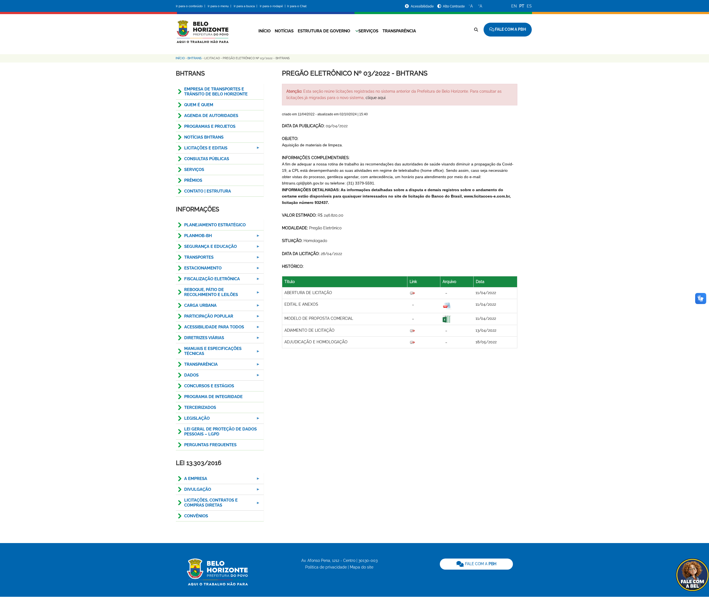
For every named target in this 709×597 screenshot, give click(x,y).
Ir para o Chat (297, 6)
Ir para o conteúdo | (191, 6)
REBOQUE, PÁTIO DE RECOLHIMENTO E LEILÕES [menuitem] (207, 293)
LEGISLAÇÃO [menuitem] (193, 420)
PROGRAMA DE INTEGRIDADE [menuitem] (213, 396)
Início (264, 30)
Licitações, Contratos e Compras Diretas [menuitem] (207, 504)
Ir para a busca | (246, 6)
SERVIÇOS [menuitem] (194, 169)
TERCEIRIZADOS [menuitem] (200, 407)
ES (529, 6)
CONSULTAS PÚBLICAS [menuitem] (206, 158)
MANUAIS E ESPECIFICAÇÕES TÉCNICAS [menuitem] (209, 352)
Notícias (284, 30)
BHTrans (194, 58)
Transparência (399, 30)
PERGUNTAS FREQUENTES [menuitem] (210, 444)
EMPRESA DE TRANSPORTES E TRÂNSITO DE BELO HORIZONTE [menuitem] (216, 92)
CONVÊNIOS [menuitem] (196, 515)
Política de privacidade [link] (326, 567)
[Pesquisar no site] (476, 30)
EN (514, 6)
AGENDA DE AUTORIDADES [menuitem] (211, 115)
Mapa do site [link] (361, 567)
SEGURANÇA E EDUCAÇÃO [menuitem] (206, 248)
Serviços (368, 30)
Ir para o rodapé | (273, 6)
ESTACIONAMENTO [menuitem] (199, 270)
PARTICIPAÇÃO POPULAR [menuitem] (204, 318)
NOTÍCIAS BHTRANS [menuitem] (204, 137)
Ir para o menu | (220, 6)
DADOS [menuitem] (187, 377)
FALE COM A (480, 564)
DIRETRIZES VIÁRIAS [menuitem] (200, 339)
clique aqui (376, 97)
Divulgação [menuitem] (193, 491)
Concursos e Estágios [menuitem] (209, 385)
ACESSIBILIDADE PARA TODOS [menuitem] (210, 329)
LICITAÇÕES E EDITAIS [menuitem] (201, 150)
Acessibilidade (423, 6)
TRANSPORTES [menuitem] (195, 259)
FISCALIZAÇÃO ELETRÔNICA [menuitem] (208, 280)
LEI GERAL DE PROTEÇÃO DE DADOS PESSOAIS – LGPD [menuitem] (220, 432)
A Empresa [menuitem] (191, 480)
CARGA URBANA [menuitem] (196, 307)
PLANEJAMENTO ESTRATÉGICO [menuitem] (215, 224)
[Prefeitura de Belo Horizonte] (202, 28)
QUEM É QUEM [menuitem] (198, 104)
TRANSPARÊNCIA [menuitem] (197, 366)
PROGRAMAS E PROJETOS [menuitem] (209, 126)
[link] (476, 564)
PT (521, 6)
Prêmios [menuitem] (193, 180)
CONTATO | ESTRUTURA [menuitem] (207, 191)
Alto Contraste (454, 6)
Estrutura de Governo (324, 30)
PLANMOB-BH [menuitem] (194, 237)
